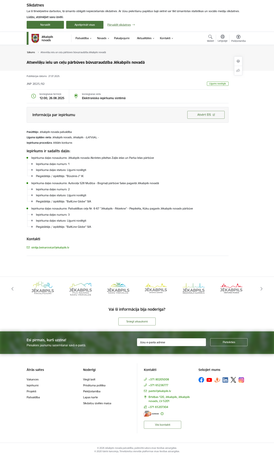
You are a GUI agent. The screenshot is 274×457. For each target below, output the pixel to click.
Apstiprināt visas (85, 24)
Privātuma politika (94, 385)
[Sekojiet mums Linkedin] (225, 380)
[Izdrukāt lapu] (238, 61)
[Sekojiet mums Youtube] (209, 379)
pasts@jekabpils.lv (160, 391)
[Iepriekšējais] (12, 288)
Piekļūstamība (91, 391)
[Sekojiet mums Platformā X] (233, 380)
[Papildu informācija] (162, 413)
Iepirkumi (32, 385)
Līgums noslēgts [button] (217, 83)
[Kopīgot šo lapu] (238, 70)
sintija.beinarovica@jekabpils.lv (50, 247)
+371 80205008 (159, 379)
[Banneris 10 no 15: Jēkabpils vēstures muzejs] (231, 288)
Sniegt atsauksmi (137, 321)
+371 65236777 (158, 385)
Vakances (33, 379)
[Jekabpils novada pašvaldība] (42, 38)
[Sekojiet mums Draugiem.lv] (217, 379)
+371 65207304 (158, 407)
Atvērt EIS (204, 114)
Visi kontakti (162, 424)
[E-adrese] (151, 414)
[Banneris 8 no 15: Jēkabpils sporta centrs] (156, 288)
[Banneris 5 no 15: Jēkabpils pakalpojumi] (43, 288)
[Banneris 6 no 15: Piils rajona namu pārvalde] (80, 288)
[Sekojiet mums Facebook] (201, 380)
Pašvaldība (33, 397)
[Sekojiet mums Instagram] (241, 380)
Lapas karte (90, 397)
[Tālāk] (261, 288)
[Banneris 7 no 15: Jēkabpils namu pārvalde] (118, 288)
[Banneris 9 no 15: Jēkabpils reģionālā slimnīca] (194, 288)
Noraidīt (45, 24)
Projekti (31, 391)
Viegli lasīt (89, 379)
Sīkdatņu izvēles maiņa (97, 403)
